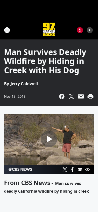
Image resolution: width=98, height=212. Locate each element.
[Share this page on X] (71, 96)
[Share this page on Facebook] (61, 96)
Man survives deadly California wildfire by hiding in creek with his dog (46, 191)
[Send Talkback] (80, 30)
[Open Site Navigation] (7, 30)
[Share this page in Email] (80, 96)
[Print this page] (90, 96)
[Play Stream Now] (90, 30)
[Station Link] (49, 30)
